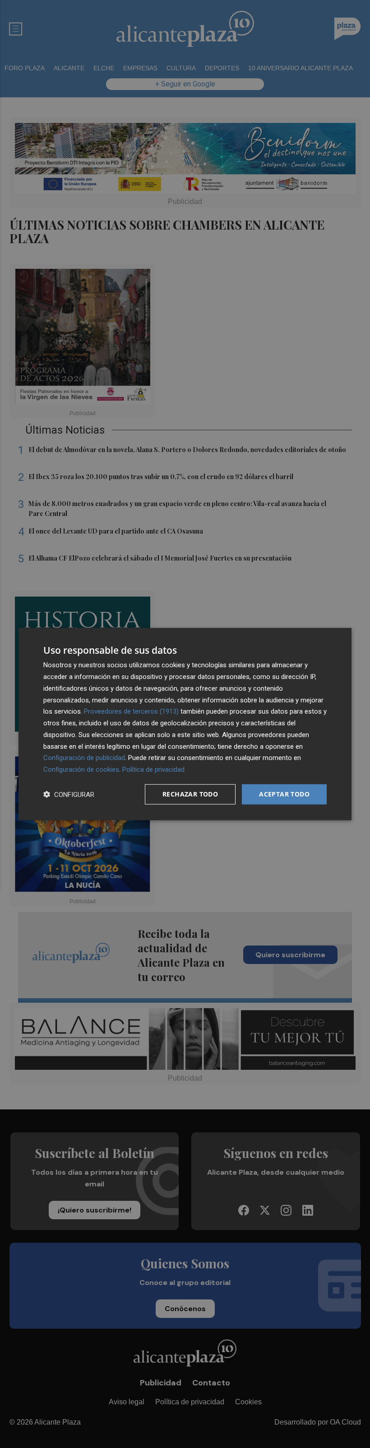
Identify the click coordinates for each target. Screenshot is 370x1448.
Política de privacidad (153, 769)
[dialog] (185, 724)
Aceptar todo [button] (284, 794)
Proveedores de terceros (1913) (131, 711)
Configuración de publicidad (84, 758)
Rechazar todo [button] (190, 794)
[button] (68, 794)
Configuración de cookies (81, 769)
